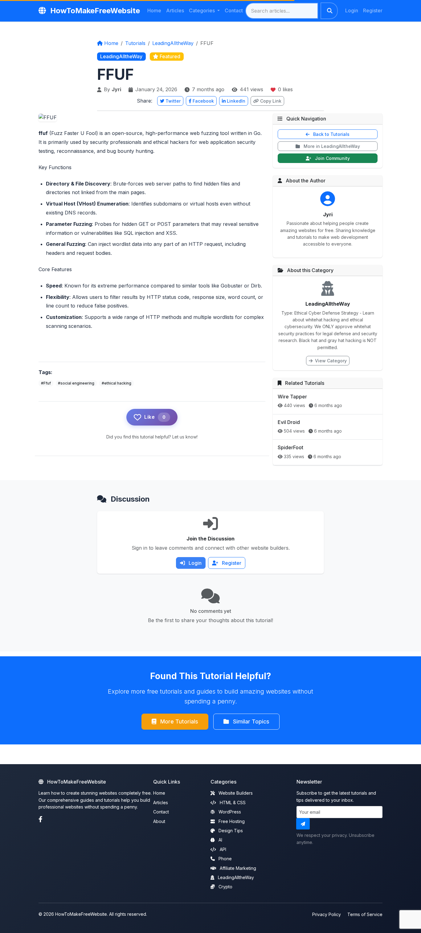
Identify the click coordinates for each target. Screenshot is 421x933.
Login (351, 10)
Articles (175, 10)
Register (372, 10)
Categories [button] (202, 10)
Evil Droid (289, 422)
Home (154, 10)
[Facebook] (41, 820)
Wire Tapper (292, 396)
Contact (234, 10)
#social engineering (76, 383)
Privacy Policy (326, 914)
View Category (330, 360)
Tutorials (135, 43)
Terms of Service (364, 914)
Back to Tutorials (330, 134)
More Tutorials (178, 721)
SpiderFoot (290, 447)
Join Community (332, 158)
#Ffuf (46, 383)
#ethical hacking (116, 383)
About (159, 821)
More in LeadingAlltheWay (331, 146)
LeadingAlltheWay (173, 43)
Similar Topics (250, 721)
